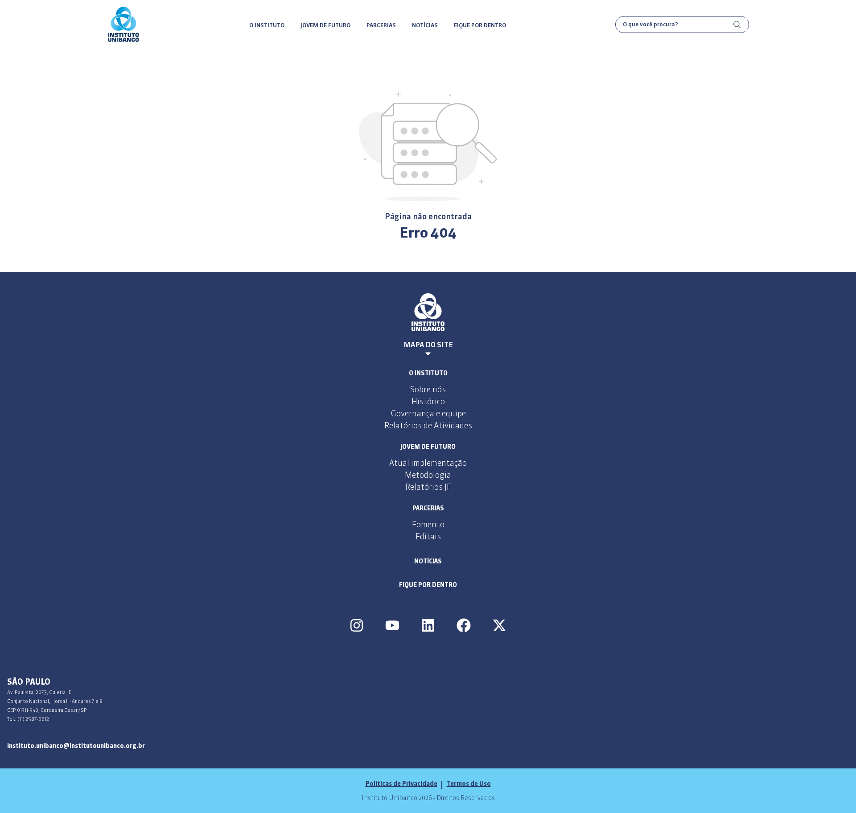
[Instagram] (357, 625)
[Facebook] (464, 625)
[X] (499, 625)
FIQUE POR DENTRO (480, 25)
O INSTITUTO (266, 25)
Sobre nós (428, 389)
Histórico (428, 401)
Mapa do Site (428, 344)
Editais (428, 536)
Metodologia (428, 475)
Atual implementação (428, 463)
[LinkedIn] (428, 625)
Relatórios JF (428, 487)
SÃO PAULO (28, 682)
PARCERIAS (381, 25)
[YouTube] (392, 625)
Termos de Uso (469, 784)
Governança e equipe (428, 413)
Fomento (428, 524)
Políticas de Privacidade (401, 784)
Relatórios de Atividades (428, 425)
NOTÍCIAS (425, 25)
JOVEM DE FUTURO (325, 25)
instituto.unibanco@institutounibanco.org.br (76, 746)
